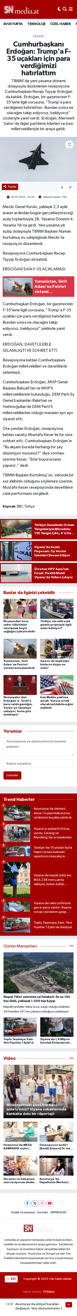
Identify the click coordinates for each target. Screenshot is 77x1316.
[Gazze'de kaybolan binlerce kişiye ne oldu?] (57, 648)
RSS (13, 1278)
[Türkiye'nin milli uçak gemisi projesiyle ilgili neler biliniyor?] (57, 608)
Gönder (12, 775)
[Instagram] (42, 1203)
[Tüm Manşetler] (72, 946)
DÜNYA (38, 36)
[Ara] (65, 9)
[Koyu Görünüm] (59, 9)
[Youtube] (49, 1203)
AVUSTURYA (13, 24)
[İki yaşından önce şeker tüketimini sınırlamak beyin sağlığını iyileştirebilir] (20, 608)
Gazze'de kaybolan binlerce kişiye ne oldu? (54, 664)
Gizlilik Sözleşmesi (23, 1212)
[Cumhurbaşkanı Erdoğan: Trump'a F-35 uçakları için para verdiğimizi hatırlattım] (38, 159)
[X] (34, 1203)
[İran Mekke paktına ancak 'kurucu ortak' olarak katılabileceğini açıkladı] (57, 685)
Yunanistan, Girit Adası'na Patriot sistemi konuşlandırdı (19, 664)
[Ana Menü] (71, 9)
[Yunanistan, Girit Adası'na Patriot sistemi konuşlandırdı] (20, 648)
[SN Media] (21, 9)
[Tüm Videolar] (72, 1058)
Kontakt (42, 1212)
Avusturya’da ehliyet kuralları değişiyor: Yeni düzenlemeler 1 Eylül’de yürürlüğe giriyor (38, 1308)
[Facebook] (27, 1203)
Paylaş (12, 186)
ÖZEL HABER (60, 24)
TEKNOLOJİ (36, 24)
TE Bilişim (49, 1291)
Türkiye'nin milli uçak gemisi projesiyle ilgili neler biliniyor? (55, 625)
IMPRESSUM (58, 1212)
